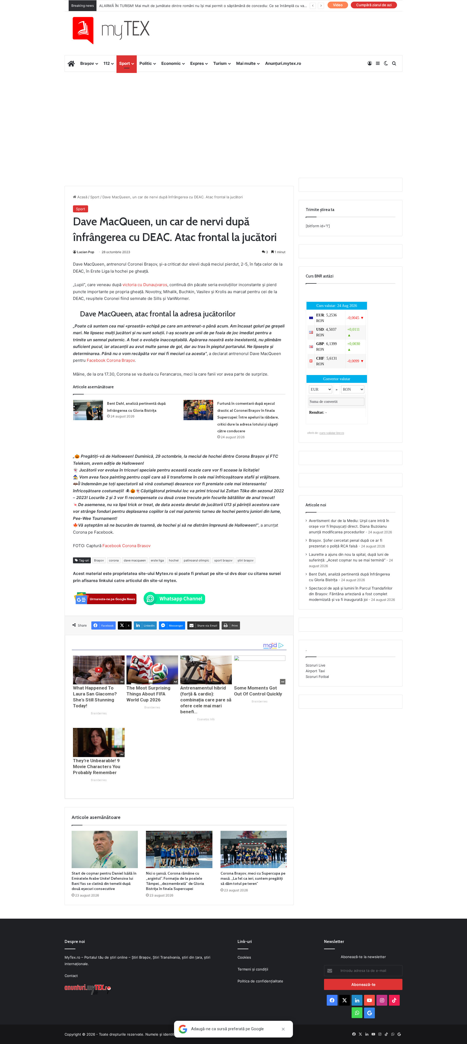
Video (338, 5)
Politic (145, 63)
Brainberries (99, 713)
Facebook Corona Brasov (126, 545)
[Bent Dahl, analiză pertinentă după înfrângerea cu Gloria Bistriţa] (88, 410)
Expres (197, 63)
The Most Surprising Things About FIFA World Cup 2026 (148, 693)
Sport (124, 63)
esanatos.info (206, 719)
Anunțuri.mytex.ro (283, 63)
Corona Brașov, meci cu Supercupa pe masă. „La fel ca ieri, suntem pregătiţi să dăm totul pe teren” (253, 878)
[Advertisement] (233, 115)
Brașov (87, 63)
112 (107, 63)
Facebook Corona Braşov (111, 360)
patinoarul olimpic (196, 560)
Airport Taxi (315, 671)
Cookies (244, 957)
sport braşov (223, 560)
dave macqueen (135, 560)
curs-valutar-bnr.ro (331, 432)
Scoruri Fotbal (317, 676)
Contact (71, 975)
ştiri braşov (245, 560)
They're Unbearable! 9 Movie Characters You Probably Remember (96, 766)
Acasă (81, 197)
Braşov (99, 560)
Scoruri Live (315, 665)
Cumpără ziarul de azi (374, 5)
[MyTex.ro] (116, 30)
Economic (171, 63)
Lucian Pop (85, 252)
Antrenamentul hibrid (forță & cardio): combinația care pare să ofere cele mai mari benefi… (205, 699)
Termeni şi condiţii (253, 969)
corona (114, 560)
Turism (220, 63)
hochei (174, 560)
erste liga (157, 560)
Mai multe (246, 63)
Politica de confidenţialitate (260, 981)
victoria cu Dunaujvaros (144, 284)
